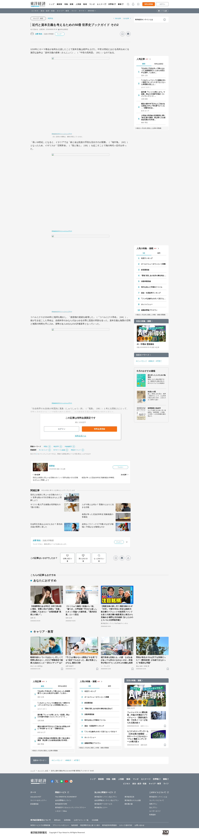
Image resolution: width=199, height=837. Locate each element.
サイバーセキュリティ (38, 800)
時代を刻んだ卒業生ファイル (151, 287)
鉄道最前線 (145, 270)
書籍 (119, 4)
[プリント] (128, 33)
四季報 (111, 4)
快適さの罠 (152, 392)
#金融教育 (68, 446)
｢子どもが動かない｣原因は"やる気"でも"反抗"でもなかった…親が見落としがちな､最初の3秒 (81, 660)
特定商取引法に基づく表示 (90, 825)
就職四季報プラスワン (149, 310)
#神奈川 (151, 361)
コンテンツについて (156, 800)
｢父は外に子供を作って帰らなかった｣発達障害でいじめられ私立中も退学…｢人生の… (153, 70)
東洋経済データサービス (103, 804)
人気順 (78, 4)
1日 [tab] (144, 253)
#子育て (159, 361)
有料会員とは (80, 436)
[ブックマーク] (122, 33)
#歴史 (46, 446)
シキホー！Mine (61, 811)
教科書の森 (129, 804)
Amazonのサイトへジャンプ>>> (62, 134)
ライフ (74, 11)
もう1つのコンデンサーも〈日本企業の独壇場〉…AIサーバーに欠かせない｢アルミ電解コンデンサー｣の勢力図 (138, 736)
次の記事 (126, 18)
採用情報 (67, 820)
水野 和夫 (38, 34)
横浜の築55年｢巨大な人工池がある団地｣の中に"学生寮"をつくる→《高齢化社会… (153, 106)
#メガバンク (43, 450)
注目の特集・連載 (143, 321)
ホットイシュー (147, 304)
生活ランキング (147, 258)
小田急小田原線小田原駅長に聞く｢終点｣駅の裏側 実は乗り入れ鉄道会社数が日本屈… (153, 118)
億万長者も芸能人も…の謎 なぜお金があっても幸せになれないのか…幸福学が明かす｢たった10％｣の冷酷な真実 (117, 660)
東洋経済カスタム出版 (133, 800)
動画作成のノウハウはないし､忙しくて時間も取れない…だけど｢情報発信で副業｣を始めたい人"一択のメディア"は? (46, 660)
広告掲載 (95, 820)
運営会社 (57, 820)
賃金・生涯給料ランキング (151, 293)
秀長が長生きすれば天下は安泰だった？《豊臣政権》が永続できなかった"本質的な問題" (151, 660)
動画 (85, 4)
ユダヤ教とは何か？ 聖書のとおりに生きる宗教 (98, 505)
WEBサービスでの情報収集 (40, 825)
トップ (51, 4)
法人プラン (153, 807)
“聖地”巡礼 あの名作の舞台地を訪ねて (153, 275)
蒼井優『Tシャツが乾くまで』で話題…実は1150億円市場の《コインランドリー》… (153, 94)
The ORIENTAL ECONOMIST (66, 797)
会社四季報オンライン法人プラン (106, 800)
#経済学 (56, 446)
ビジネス (35, 11)
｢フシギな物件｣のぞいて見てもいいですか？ (153, 298)
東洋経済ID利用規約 (109, 825)
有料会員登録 (148, 4)
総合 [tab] (143, 64)
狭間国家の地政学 (154, 408)
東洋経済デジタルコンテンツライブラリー (70, 807)
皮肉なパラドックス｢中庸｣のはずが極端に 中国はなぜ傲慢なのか (97, 525)
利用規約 (152, 815)
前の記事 (118, 18)
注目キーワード (142, 355)
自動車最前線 (146, 281)
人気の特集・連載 (145, 248)
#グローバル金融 (59, 450)
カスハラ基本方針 (125, 825)
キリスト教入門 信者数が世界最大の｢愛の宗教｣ (45, 505)
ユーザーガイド (155, 811)
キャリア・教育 (63, 11)
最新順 (59, 4)
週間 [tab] (158, 253)
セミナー (100, 4)
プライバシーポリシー (61, 825)
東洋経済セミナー (100, 807)
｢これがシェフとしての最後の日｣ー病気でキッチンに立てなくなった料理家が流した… (153, 82)
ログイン (162, 4)
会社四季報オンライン (63, 800)
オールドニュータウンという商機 (153, 264)
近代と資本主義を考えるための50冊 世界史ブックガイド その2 (75, 25)
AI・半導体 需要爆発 (145, 344)
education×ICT (35, 797)
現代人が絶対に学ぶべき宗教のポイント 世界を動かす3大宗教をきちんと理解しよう (46, 497)
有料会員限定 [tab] (158, 64)
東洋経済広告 (129, 797)
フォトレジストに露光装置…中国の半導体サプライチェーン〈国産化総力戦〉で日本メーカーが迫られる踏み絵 (137, 717)
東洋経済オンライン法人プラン (105, 797)
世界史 (52, 466)
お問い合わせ (139, 825)
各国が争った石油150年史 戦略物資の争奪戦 (97, 515)
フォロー (59, 34)
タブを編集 (163, 11)
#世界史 (50, 18)
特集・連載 (68, 4)
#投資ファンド (76, 450)
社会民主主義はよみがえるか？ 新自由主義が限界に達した (46, 525)
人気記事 (141, 59)
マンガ (92, 4)
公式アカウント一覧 (81, 820)
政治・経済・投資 (48, 11)
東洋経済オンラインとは (144, 19)
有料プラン (153, 804)
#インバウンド (141, 361)
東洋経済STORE (61, 804)
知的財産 (74, 825)
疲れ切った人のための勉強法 (157, 376)
